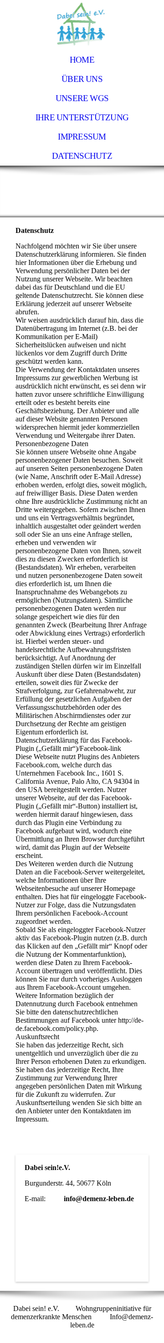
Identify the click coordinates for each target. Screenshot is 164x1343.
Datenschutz (82, 156)
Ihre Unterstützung (82, 117)
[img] (82, 25)
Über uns (82, 79)
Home (82, 60)
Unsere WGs (82, 98)
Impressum (82, 136)
